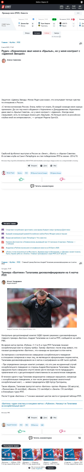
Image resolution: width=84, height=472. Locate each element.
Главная (5, 42)
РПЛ (18, 42)
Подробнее (39, 468)
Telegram (34, 166)
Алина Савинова (14, 60)
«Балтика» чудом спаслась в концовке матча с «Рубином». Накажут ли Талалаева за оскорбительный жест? (39, 404)
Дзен (45, 166)
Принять (51, 468)
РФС (8, 412)
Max (55, 166)
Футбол (12, 42)
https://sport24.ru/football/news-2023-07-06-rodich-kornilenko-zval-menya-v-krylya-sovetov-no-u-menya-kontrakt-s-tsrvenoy (42, 160)
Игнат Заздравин (14, 281)
